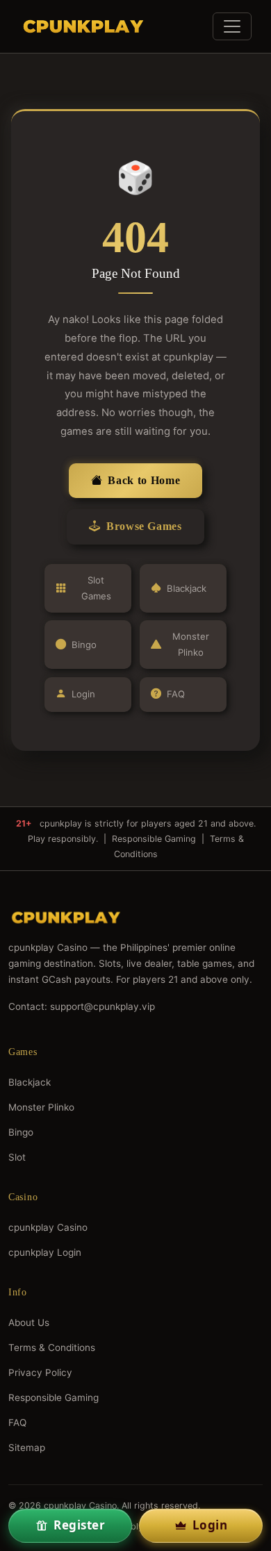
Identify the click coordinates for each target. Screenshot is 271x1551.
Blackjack (186, 588)
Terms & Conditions (51, 1347)
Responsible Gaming (154, 838)
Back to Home (144, 480)
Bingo (84, 644)
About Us (28, 1322)
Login (83, 693)
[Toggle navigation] (232, 26)
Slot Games (96, 588)
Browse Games (144, 526)
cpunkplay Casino (48, 1227)
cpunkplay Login (44, 1252)
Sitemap (26, 1447)
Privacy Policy (40, 1372)
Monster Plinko (190, 644)
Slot (17, 1157)
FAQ (176, 693)
